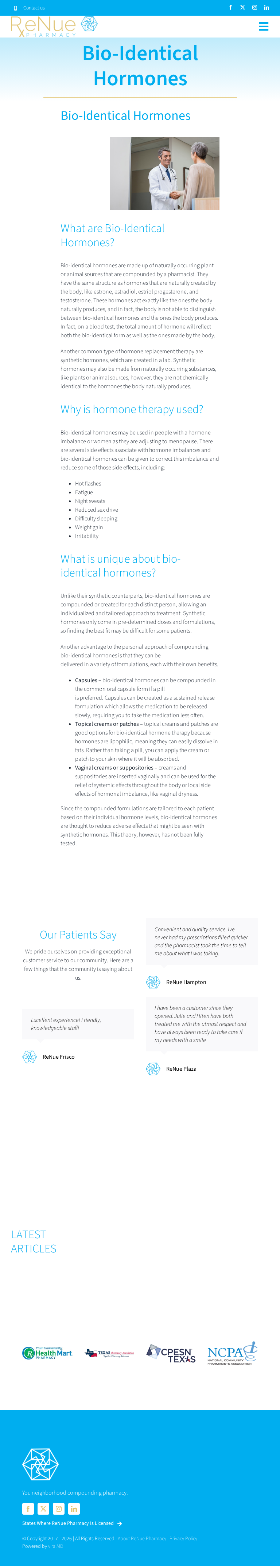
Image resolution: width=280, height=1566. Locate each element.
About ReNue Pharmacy (142, 1538)
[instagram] (254, 7)
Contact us (34, 8)
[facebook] (230, 7)
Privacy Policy (183, 1538)
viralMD (55, 1546)
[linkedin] (266, 7)
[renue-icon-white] (40, 1449)
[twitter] (242, 7)
